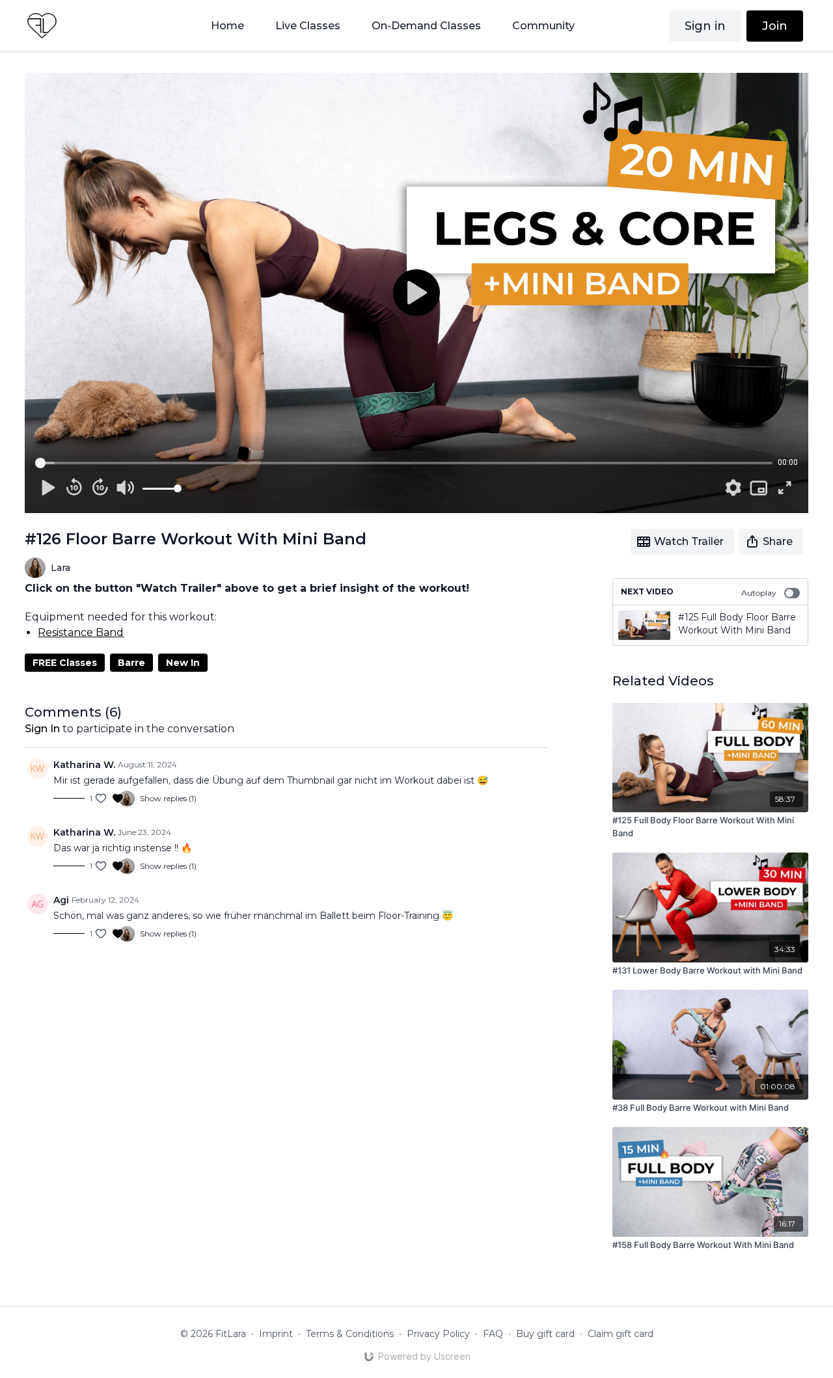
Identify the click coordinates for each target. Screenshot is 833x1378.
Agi (61, 900)
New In (183, 663)
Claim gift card (620, 1334)
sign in (42, 728)
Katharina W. (84, 765)
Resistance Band (81, 632)
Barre (131, 663)
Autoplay (758, 593)
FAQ (493, 1334)
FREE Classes (65, 663)
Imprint (276, 1334)
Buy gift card (545, 1334)
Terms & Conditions (350, 1334)
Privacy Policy (438, 1334)
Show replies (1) (168, 798)
